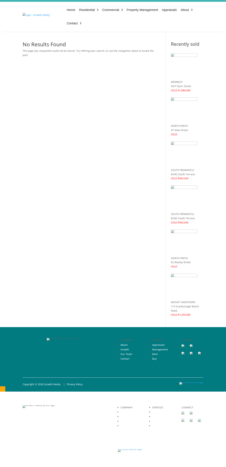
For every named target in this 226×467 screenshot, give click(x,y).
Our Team (126, 354)
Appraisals (169, 10)
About (185, 10)
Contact (72, 23)
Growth (124, 349)
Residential (87, 10)
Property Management (142, 10)
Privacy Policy (75, 384)
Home (71, 10)
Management (160, 349)
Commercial (110, 10)
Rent (155, 354)
